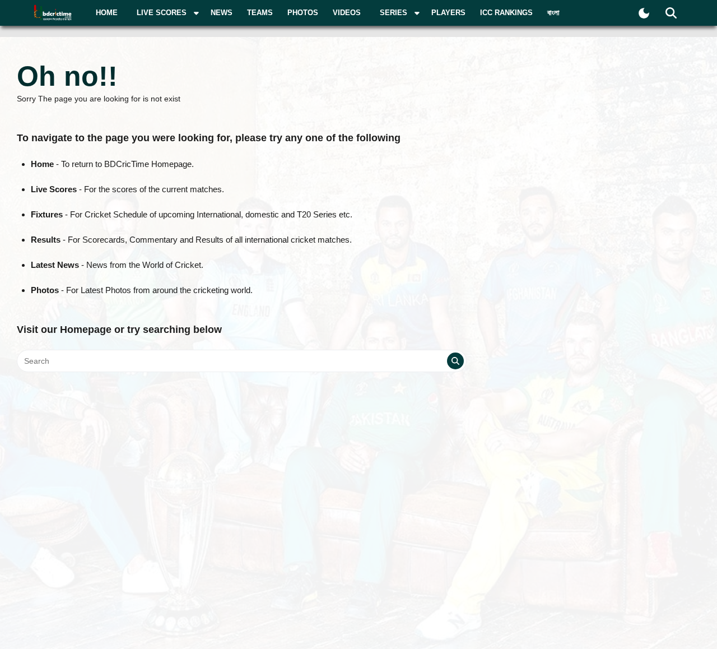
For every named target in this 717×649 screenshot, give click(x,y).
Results (45, 239)
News (221, 12)
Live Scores (54, 189)
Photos (302, 12)
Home (107, 12)
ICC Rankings (506, 12)
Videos (347, 12)
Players (448, 12)
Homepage (85, 329)
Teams (260, 12)
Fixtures (47, 214)
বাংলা (553, 12)
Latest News (55, 265)
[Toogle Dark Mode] (644, 13)
